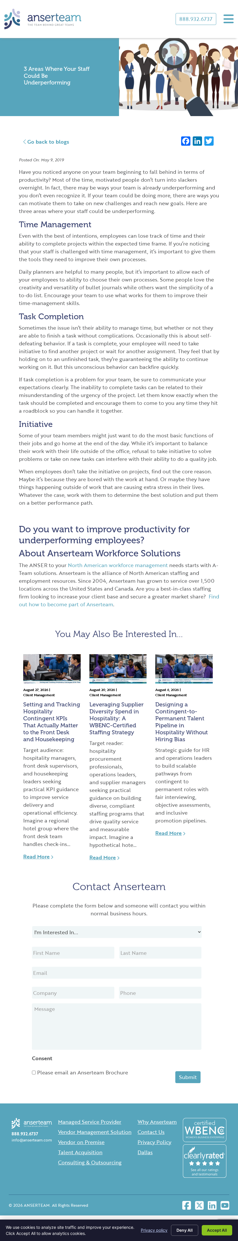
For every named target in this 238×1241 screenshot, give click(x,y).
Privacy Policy (154, 1142)
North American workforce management (118, 565)
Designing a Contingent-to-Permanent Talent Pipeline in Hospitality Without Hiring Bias (181, 722)
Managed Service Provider (89, 1121)
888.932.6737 (195, 19)
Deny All (184, 1230)
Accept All (217, 1230)
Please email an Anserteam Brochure (82, 1072)
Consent (42, 1058)
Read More (36, 856)
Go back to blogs (47, 141)
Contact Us (151, 1132)
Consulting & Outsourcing (90, 1162)
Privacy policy (154, 1230)
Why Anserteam (157, 1121)
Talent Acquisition (80, 1152)
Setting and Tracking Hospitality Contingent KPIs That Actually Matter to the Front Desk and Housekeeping (51, 722)
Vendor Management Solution (94, 1132)
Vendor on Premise (81, 1142)
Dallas (145, 1152)
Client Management (39, 694)
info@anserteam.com (32, 1140)
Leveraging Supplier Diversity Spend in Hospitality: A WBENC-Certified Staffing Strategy (116, 718)
